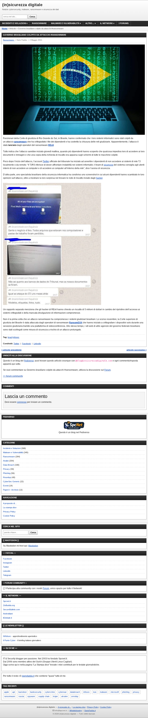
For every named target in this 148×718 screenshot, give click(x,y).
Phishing (6, 473)
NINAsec (7, 636)
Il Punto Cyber (9, 640)
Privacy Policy (9, 512)
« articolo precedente (11, 350)
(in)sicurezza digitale (22, 5)
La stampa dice (9, 507)
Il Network (106, 23)
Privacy (6, 469)
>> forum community (13, 376)
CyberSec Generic (11, 481)
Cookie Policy (9, 516)
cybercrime (50, 692)
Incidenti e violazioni (14, 23)
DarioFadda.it (90, 711)
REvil (51, 145)
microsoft (115, 692)
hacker (99, 178)
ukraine (64, 696)
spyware (31, 696)
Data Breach (8, 465)
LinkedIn (37, 343)
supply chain (43, 696)
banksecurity (36, 692)
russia (21, 696)
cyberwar (62, 692)
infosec (16, 337)
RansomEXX (75, 322)
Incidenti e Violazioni (12, 448)
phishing (125, 692)
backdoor (22, 692)
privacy (136, 692)
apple (6, 692)
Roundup (7, 477)
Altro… (89, 23)
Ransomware (39, 23)
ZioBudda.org (9, 605)
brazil (10, 337)
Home (4, 28)
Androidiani (8, 614)
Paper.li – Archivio (10, 490)
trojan (55, 696)
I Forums (124, 23)
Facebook (26, 343)
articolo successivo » (137, 350)
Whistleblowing (75, 711)
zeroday (74, 696)
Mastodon (33, 546)
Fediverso (29, 360)
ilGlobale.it (7, 618)
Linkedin (6, 571)
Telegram (7, 575)
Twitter (46, 161)
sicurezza (108, 165)
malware (103, 692)
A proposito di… (10, 503)
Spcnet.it (7, 601)
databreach (75, 692)
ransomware (20, 141)
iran (94, 692)
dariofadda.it (28, 676)
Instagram (7, 563)
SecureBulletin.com (11, 609)
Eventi (5, 486)
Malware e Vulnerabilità (65, 23)
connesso (22, 402)
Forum (107, 370)
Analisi (6, 461)
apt (13, 692)
